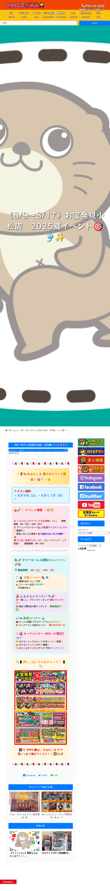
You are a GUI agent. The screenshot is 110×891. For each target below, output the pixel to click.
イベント (40, 450)
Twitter (44, 775)
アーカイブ (83, 545)
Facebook (30, 775)
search (94, 23)
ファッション (56, 450)
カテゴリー (83, 530)
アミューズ (30, 450)
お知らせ (21, 450)
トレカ (47, 450)
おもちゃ (13, 450)
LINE (55, 775)
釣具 (65, 450)
